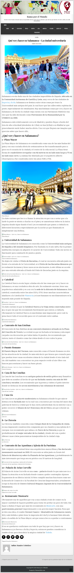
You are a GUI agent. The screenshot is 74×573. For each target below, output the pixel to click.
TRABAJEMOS (37, 32)
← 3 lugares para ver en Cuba (9, 559)
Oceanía (51, 28)
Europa (33, 28)
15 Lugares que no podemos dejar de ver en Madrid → (57, 559)
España (36, 37)
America (45, 28)
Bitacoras (19, 28)
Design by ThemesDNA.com (37, 570)
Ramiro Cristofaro (36, 43)
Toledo (49, 533)
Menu (5, 25)
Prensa (66, 28)
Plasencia (29, 296)
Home (7, 28)
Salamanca (14, 541)
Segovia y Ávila (9, 103)
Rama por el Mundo (37, 16)
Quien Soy (58, 28)
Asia (39, 28)
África (26, 28)
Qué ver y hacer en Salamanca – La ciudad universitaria (37, 40)
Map (13, 28)
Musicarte (50, 506)
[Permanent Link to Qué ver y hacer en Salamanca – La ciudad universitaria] (37, 69)
